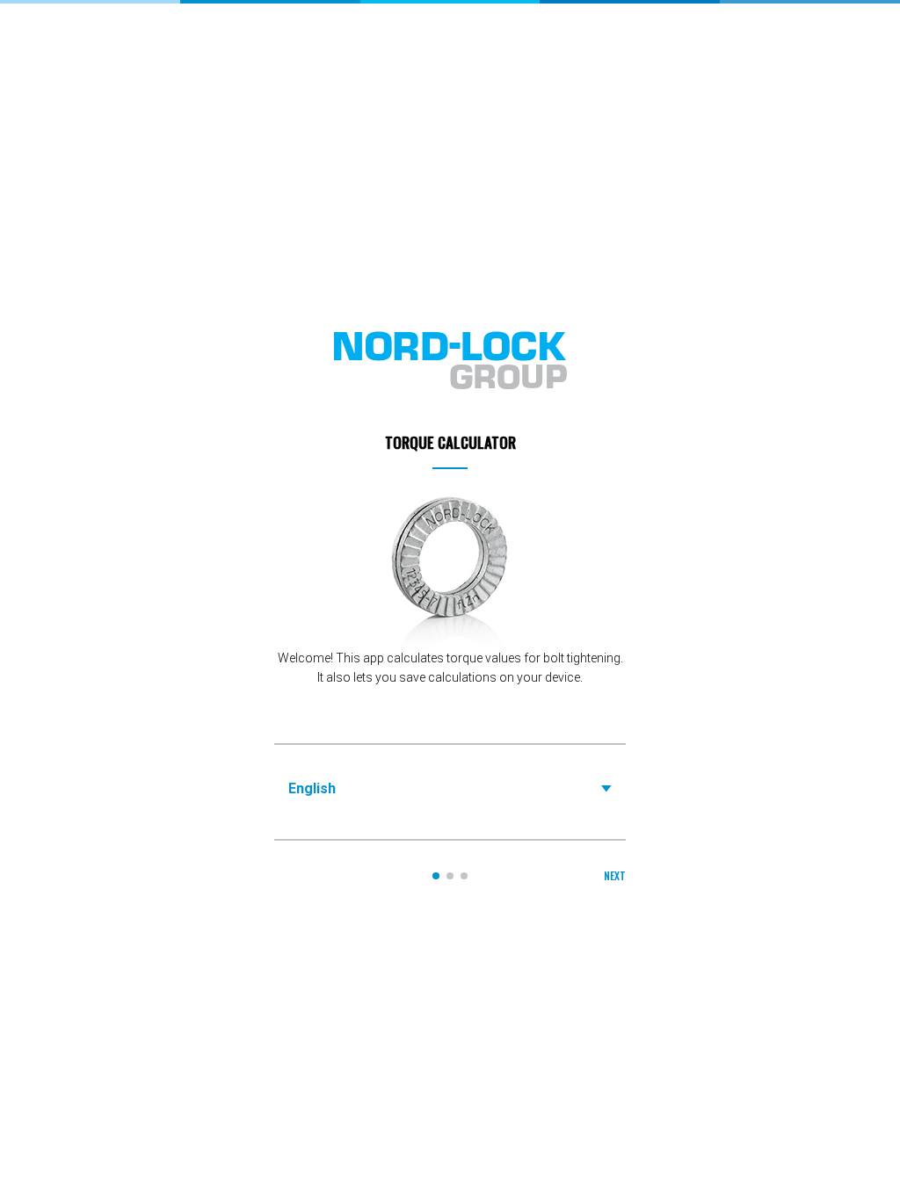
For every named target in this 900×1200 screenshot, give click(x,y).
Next (615, 875)
